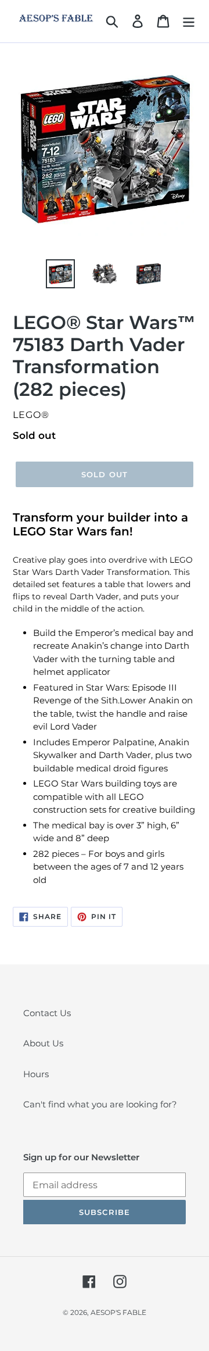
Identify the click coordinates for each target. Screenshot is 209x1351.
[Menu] (188, 21)
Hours (36, 1074)
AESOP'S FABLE (118, 1312)
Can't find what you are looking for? (100, 1104)
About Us (43, 1043)
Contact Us (47, 1012)
